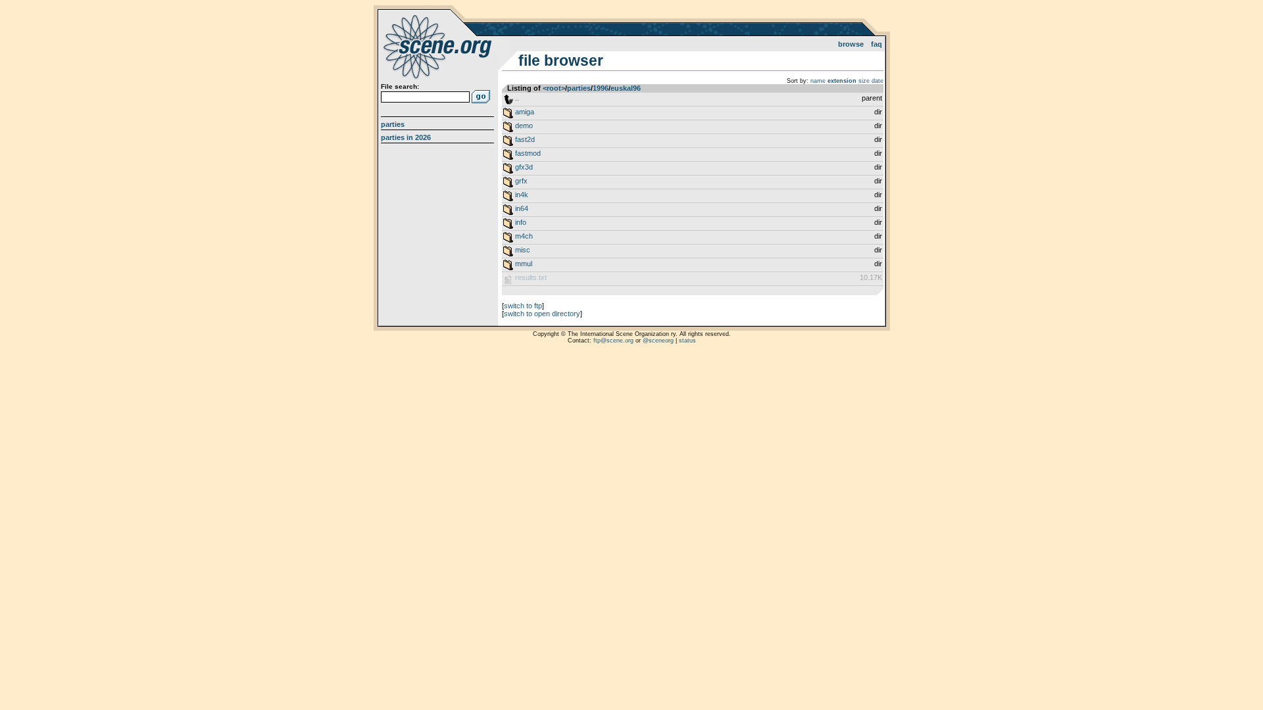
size (864, 81)
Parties (393, 124)
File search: (400, 86)
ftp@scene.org (613, 340)
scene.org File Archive (439, 46)
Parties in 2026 (406, 137)
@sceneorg (658, 340)
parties (579, 88)
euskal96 (625, 88)
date (877, 81)
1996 (600, 88)
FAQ (876, 44)
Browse (851, 44)
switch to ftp (523, 306)
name (818, 81)
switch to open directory (542, 314)
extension (842, 81)
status (687, 340)
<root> (554, 88)
